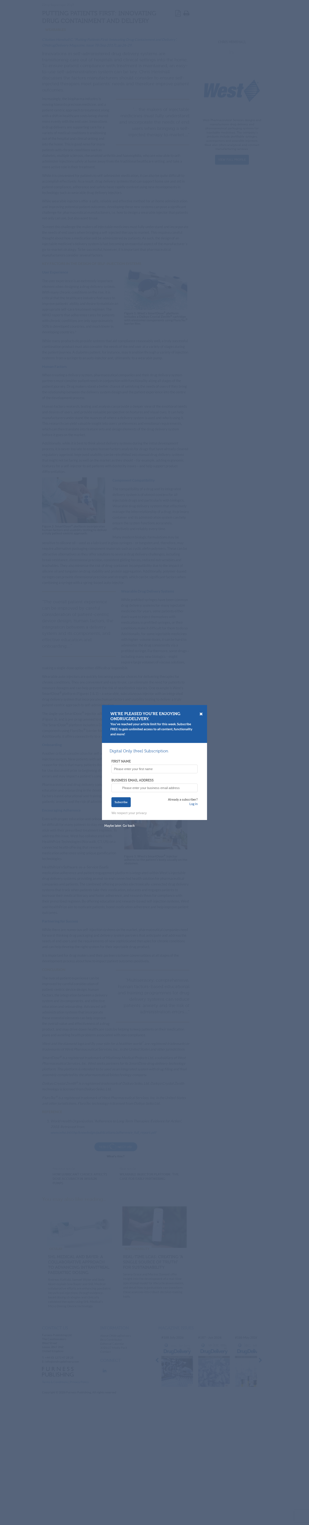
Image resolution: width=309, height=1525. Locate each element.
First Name (121, 761)
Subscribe (121, 802)
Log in (193, 804)
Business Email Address (132, 780)
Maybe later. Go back (119, 826)
